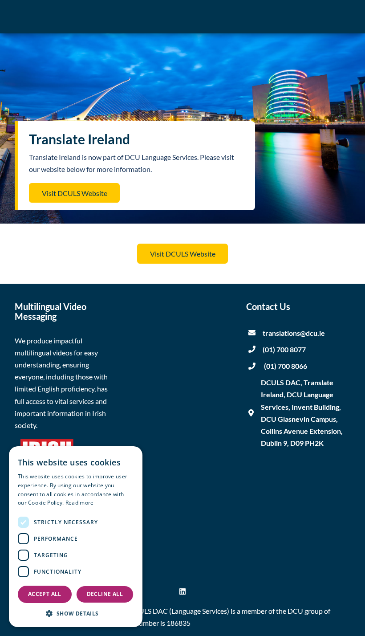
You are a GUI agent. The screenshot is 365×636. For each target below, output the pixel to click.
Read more (79, 502)
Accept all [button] (44, 594)
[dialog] (75, 536)
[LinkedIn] (182, 591)
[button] (76, 613)
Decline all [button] (105, 594)
